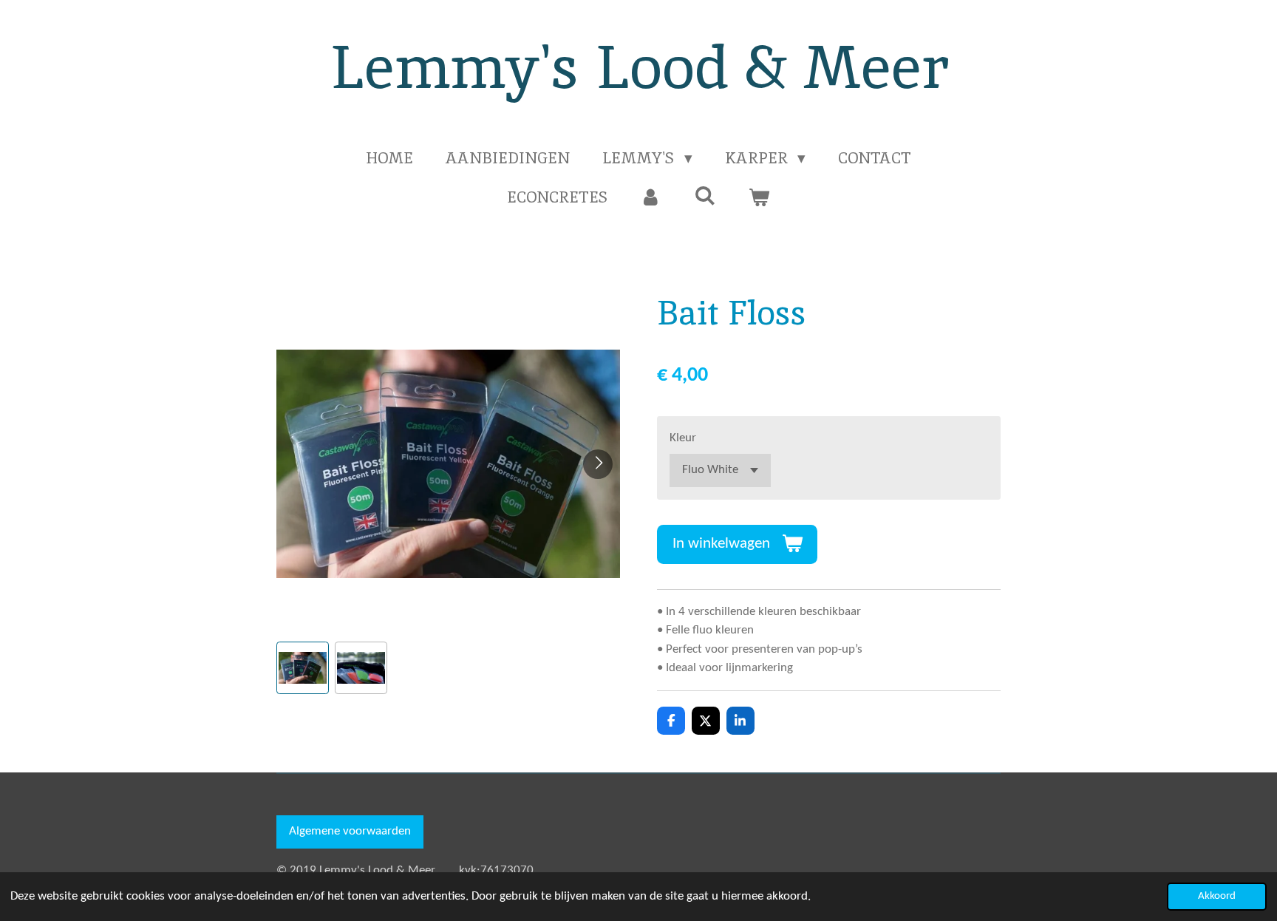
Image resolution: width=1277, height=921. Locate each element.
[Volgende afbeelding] (598, 464)
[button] (302, 668)
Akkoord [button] (1217, 896)
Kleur (683, 438)
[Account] (650, 197)
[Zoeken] (704, 195)
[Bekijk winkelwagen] (759, 197)
